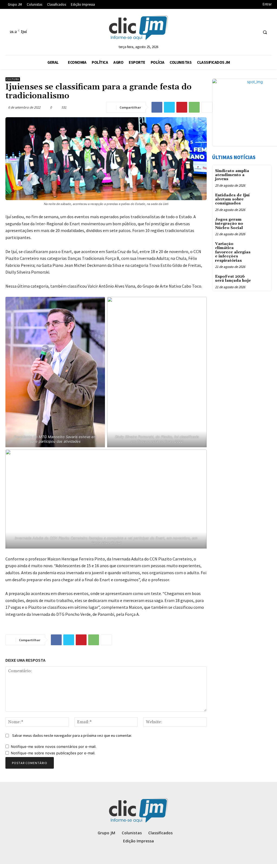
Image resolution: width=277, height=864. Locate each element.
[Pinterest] (181, 107)
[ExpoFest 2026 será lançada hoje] (262, 280)
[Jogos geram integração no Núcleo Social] (262, 223)
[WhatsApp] (194, 107)
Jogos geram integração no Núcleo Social (229, 223)
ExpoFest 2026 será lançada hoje (233, 278)
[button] (265, 32)
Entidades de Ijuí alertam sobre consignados (232, 199)
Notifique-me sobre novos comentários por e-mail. (54, 746)
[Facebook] (156, 107)
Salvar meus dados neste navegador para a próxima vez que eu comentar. (72, 735)
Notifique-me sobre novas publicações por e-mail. (53, 753)
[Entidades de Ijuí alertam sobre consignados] (262, 199)
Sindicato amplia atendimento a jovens (232, 175)
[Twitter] (169, 107)
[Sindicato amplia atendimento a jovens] (262, 175)
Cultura (12, 79)
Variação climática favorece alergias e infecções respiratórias (232, 252)
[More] (207, 107)
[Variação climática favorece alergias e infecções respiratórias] (262, 248)
